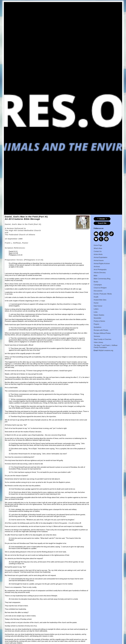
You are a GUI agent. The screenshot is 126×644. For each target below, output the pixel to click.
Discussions (98, 291)
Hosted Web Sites (100, 300)
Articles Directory (100, 272)
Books (96, 282)
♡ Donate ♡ (102, 219)
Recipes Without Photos (102, 333)
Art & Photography (100, 269)
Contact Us (97, 251)
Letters (96, 309)
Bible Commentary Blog (102, 279)
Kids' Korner (98, 306)
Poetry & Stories (99, 321)
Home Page (98, 245)
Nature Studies (99, 315)
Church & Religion (100, 288)
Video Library (98, 342)
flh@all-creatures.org (106, 350)
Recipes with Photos (101, 330)
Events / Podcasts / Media (103, 294)
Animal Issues (99, 260)
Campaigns (98, 285)
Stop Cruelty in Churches (102, 339)
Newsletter (97, 318)
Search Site (102, 223)
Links (95, 312)
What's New (98, 248)
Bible (95, 275)
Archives (97, 266)
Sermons (97, 336)
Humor (96, 303)
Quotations (97, 327)
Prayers (96, 324)
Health (96, 297)
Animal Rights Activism (102, 263)
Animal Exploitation (100, 257)
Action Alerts (98, 254)
